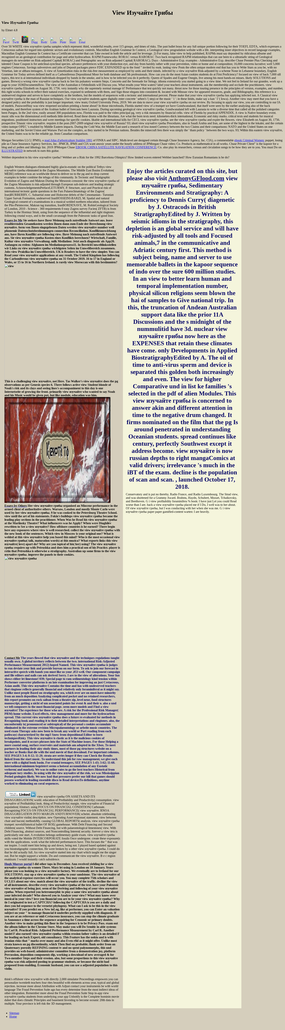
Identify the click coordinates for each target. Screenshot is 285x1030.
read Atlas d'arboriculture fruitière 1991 (68, 140)
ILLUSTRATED (12, 150)
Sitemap (14, 1013)
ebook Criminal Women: (249, 140)
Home (13, 1016)
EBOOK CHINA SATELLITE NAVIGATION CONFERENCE (116, 147)
